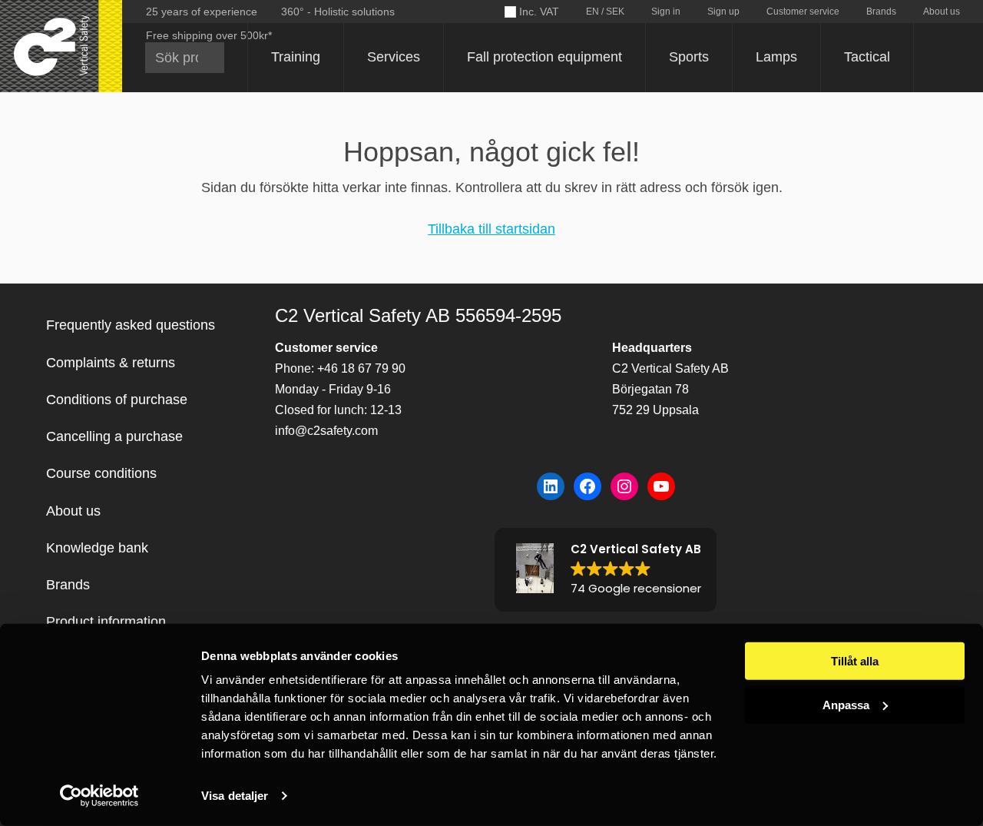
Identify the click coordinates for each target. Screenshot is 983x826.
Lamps (776, 57)
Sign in (665, 11)
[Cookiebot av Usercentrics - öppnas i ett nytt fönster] (99, 796)
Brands (881, 11)
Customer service (802, 11)
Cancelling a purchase (114, 436)
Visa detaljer (234, 795)
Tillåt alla (855, 661)
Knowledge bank (97, 548)
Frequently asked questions (130, 325)
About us (941, 11)
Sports (689, 57)
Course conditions (101, 473)
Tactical (867, 57)
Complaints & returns (110, 362)
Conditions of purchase (116, 399)
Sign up (723, 11)
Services (393, 57)
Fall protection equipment (544, 57)
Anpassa (845, 704)
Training (295, 57)
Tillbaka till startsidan (491, 229)
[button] (606, 570)
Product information (106, 621)
